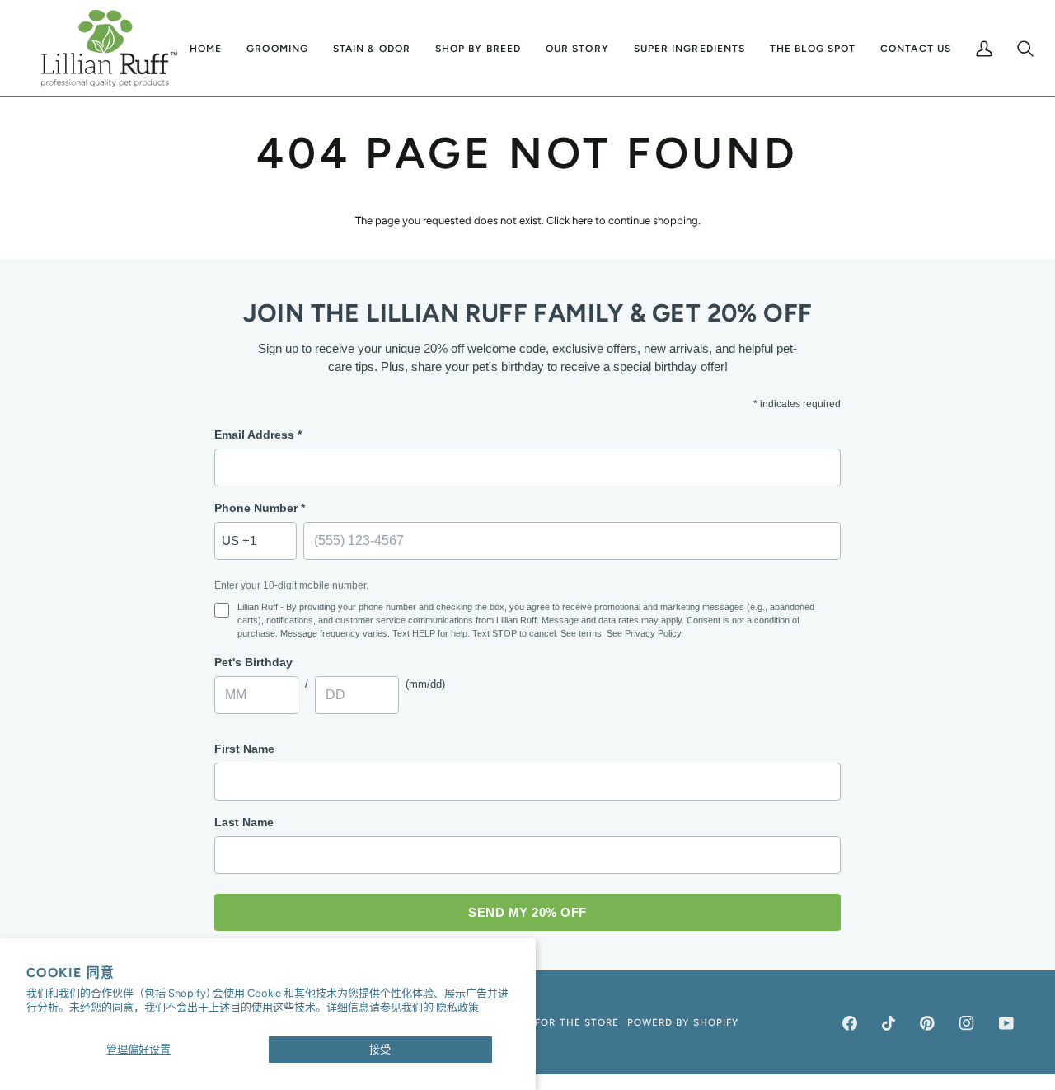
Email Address (258, 434)
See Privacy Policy (644, 633)
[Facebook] (849, 1023)
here (582, 220)
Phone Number (259, 507)
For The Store (577, 1022)
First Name (244, 748)
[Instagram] (966, 1023)
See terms (581, 633)
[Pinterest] (927, 1023)
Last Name (244, 822)
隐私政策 (457, 1007)
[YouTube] (1006, 1023)
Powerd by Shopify (682, 1022)
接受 (380, 1049)
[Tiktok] (888, 1023)
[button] (277, 48)
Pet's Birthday (253, 662)
